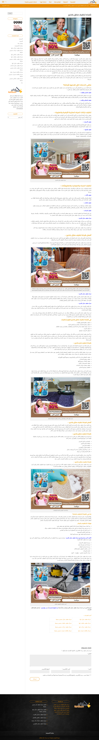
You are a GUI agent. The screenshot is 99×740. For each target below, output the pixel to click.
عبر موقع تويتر (44, 607)
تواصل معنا (20, 43)
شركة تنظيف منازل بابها (85, 619)
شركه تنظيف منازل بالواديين (39, 723)
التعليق (89, 653)
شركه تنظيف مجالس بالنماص (39, 717)
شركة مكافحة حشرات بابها (84, 630)
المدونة (21, 41)
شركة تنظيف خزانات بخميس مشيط (63, 627)
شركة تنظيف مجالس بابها (17, 54)
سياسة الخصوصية (19, 45)
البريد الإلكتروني (66, 669)
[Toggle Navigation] (3, 2)
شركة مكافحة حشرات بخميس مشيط (62, 630)
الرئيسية (21, 39)
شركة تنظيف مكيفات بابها (85, 623)
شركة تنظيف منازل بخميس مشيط (63, 619)
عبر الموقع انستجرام (53, 607)
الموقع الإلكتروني (46, 669)
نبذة (22, 82)
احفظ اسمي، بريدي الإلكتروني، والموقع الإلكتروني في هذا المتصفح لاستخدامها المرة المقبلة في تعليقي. (65, 675)
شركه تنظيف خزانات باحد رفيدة (39, 720)
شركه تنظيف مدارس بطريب (39, 714)
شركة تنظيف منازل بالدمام (17, 65)
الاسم (89, 669)
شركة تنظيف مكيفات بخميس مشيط (63, 623)
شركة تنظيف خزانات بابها (85, 627)
